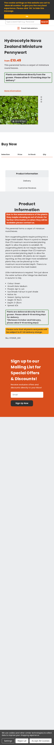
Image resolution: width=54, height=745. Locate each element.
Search (44, 22)
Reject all (22, 740)
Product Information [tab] (27, 173)
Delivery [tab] (27, 180)
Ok (27, 16)
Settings (8, 740)
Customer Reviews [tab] (27, 188)
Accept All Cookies (41, 740)
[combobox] (27, 22)
